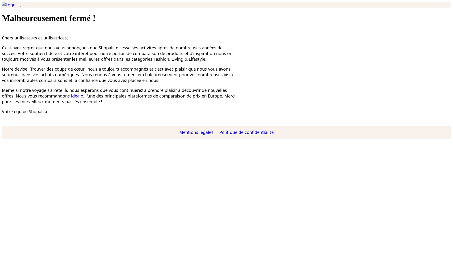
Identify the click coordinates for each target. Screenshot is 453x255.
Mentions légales (197, 132)
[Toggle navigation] (19, 6)
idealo (77, 96)
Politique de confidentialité (246, 132)
